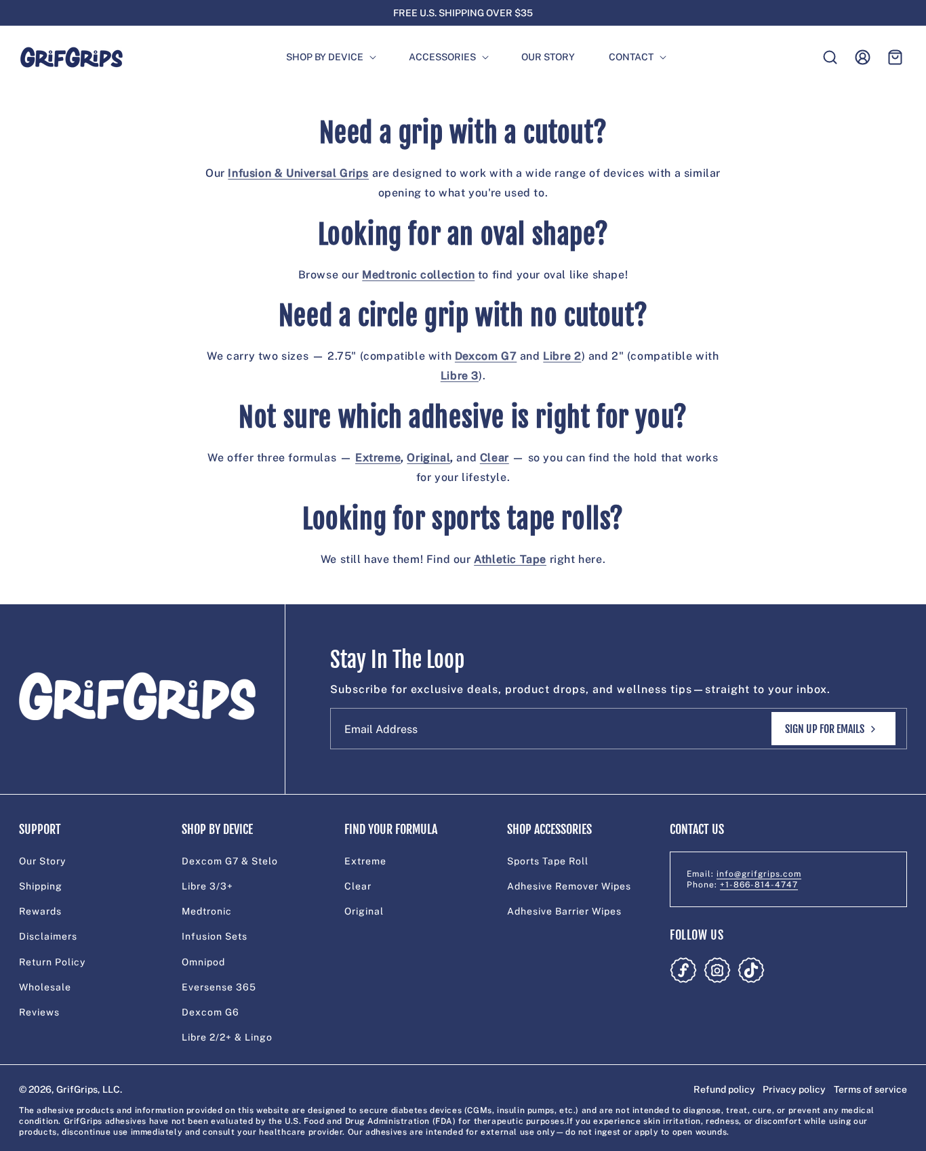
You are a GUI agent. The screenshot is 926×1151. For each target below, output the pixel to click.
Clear (357, 886)
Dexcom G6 (210, 1012)
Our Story (42, 861)
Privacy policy (794, 1089)
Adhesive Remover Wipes (569, 886)
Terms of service (870, 1089)
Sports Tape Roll (547, 861)
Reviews (39, 1012)
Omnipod (203, 962)
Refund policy (724, 1089)
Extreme (365, 861)
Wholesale (45, 987)
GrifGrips (77, 1089)
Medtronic (207, 911)
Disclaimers (48, 936)
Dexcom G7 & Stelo (230, 861)
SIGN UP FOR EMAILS (824, 729)
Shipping (40, 886)
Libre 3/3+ (207, 886)
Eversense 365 (219, 987)
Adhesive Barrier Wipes (564, 911)
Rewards (40, 911)
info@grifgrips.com (759, 874)
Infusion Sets (214, 936)
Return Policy (52, 962)
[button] (325, 57)
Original (364, 911)
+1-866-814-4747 (759, 885)
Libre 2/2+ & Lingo (227, 1037)
